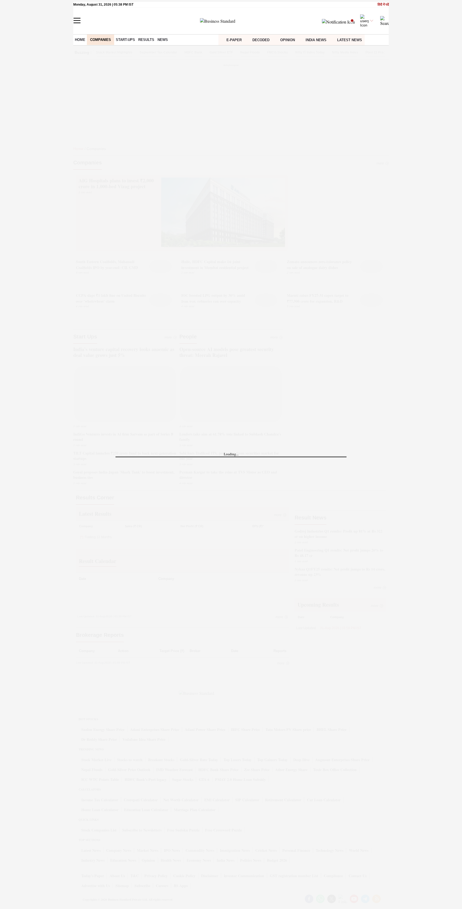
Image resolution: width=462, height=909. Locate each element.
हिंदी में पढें (383, 4)
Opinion (287, 40)
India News (316, 40)
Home (80, 40)
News (162, 40)
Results (146, 40)
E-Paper (234, 40)
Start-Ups (125, 40)
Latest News (349, 40)
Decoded (261, 40)
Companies (100, 40)
